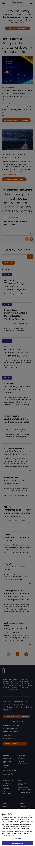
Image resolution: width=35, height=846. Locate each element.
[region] (17, 827)
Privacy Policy (11, 835)
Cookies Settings (17, 838)
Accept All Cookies (17, 843)
